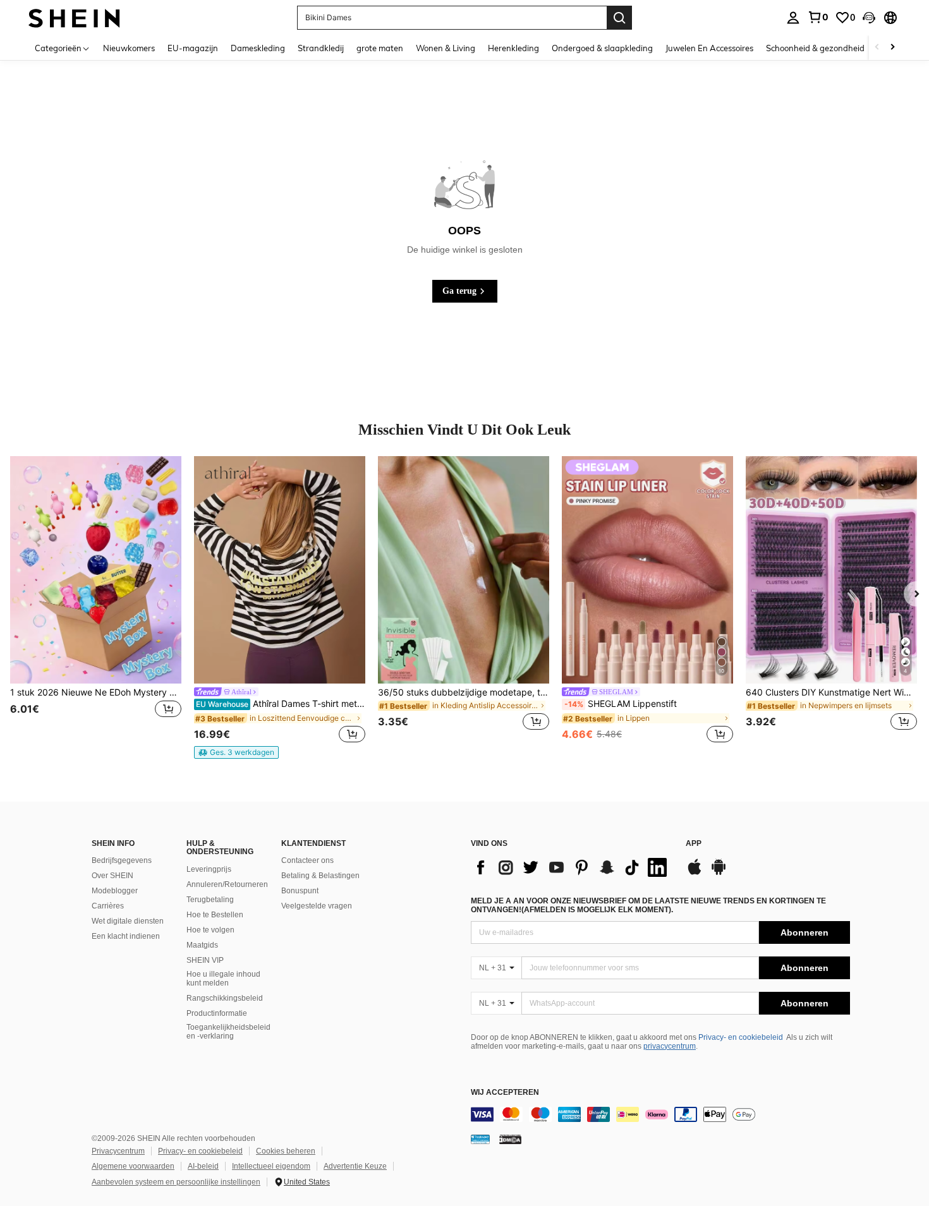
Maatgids (202, 945)
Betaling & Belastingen (320, 875)
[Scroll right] (892, 47)
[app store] (694, 873)
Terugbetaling (210, 899)
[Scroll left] (877, 47)
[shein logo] (74, 17)
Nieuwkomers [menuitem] (129, 48)
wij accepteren (505, 1092)
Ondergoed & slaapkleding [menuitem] (602, 48)
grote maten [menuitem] (379, 48)
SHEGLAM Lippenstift (620, 704)
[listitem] (95, 600)
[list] (572, 867)
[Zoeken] (619, 18)
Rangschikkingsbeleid (224, 998)
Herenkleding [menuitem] (513, 48)
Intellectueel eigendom (271, 1166)
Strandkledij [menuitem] (321, 48)
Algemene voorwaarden (133, 1166)
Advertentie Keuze (355, 1166)
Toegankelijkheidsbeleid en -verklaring (228, 1031)
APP (693, 844)
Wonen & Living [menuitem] (445, 48)
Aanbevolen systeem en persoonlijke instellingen (176, 1182)
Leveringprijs (208, 869)
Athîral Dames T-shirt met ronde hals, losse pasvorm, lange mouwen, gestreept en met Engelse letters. (280, 704)
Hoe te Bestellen (214, 914)
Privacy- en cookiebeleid (740, 1037)
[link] (818, 17)
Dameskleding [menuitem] (258, 48)
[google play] (718, 873)
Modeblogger (115, 890)
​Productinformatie (216, 1013)
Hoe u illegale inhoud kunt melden (223, 978)
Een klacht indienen (126, 936)
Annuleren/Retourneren (227, 884)
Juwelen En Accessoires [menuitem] (709, 48)
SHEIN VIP (205, 960)
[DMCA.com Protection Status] (510, 1139)
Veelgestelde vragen (316, 905)
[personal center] (793, 17)
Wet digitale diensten (128, 921)
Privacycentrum (118, 1151)
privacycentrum (669, 1046)
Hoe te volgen (210, 930)
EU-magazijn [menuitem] (192, 48)
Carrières (108, 905)
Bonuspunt (300, 890)
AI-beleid (203, 1166)
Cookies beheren (285, 1151)
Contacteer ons (307, 860)
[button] (869, 17)
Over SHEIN (112, 875)
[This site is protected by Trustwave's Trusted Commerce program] (480, 1139)
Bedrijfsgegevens (122, 860)
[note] (236, 752)
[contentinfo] (660, 1114)
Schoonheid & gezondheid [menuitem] (815, 48)
